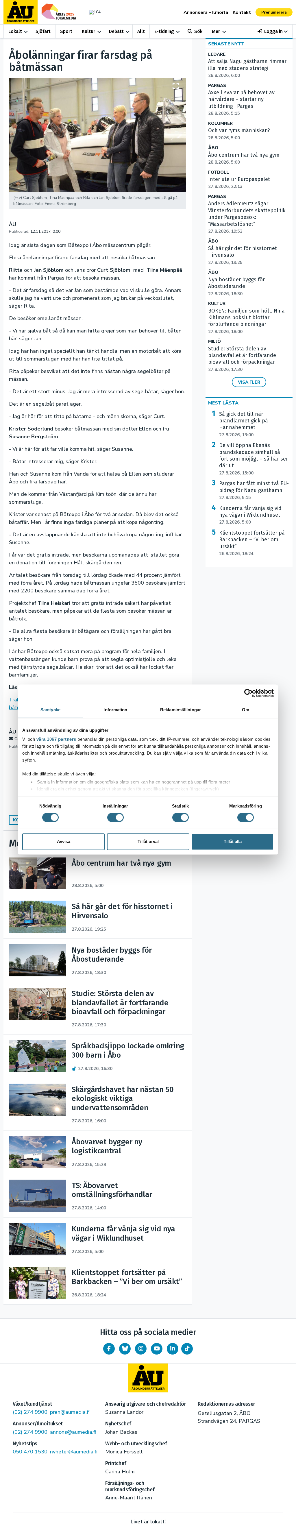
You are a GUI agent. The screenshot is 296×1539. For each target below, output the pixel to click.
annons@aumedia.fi (73, 1432)
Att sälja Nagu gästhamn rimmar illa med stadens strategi (247, 68)
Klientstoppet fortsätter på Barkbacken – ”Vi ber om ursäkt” (252, 543)
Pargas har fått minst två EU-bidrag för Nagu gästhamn (254, 490)
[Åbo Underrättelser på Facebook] (109, 1349)
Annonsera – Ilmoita (206, 12)
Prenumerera (274, 12)
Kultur (88, 31)
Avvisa (63, 841)
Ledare (216, 54)
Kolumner (220, 123)
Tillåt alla (233, 841)
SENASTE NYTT (226, 44)
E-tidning (164, 31)
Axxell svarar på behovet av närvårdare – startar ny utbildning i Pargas (241, 102)
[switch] (115, 817)
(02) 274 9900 (30, 1412)
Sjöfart (43, 31)
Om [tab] (245, 709)
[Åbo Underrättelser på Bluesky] (125, 1349)
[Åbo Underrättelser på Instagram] (141, 1349)
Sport (66, 31)
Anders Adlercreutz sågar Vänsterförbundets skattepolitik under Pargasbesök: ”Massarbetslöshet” (247, 217)
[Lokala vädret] (93, 12)
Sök (198, 31)
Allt (141, 31)
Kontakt (242, 12)
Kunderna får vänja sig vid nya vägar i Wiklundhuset (250, 515)
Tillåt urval (148, 841)
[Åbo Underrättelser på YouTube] (156, 1349)
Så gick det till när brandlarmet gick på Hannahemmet (243, 424)
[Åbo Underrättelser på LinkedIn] (172, 1349)
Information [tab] (115, 709)
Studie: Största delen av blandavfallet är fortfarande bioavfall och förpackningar (242, 359)
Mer (216, 31)
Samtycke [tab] (50, 709)
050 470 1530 (30, 1451)
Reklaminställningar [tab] (180, 709)
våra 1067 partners (56, 739)
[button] (273, 31)
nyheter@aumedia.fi (73, 1451)
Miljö (214, 341)
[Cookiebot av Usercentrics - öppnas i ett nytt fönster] (248, 693)
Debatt (116, 31)
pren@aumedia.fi (70, 1412)
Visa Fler (249, 382)
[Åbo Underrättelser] (148, 1378)
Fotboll (218, 172)
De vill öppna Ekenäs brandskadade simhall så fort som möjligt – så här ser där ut (253, 459)
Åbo (213, 148)
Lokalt (15, 31)
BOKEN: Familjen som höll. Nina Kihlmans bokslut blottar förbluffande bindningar (246, 321)
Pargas (217, 85)
